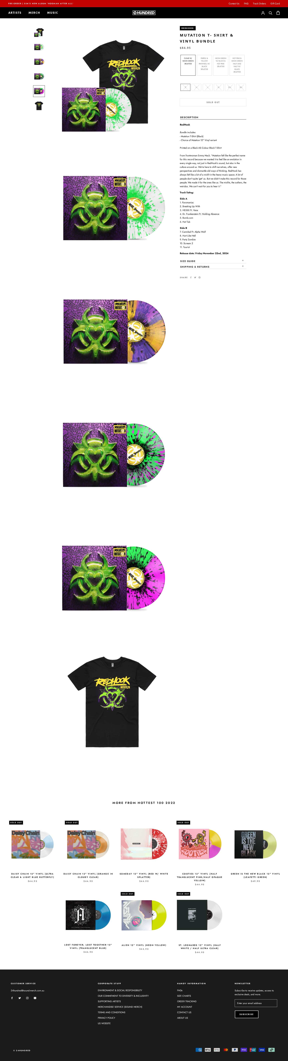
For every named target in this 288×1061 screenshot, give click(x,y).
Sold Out (213, 102)
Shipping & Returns (195, 266)
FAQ (246, 3)
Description (189, 117)
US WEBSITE (104, 1023)
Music (52, 13)
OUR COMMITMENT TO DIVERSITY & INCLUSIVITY (123, 996)
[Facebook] (191, 277)
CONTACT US (184, 1012)
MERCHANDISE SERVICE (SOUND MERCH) (120, 1007)
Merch (34, 13)
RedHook (188, 28)
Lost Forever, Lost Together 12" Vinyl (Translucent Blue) (88, 946)
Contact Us (234, 3)
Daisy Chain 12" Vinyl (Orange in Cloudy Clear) (88, 875)
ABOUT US (182, 1018)
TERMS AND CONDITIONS (111, 1012)
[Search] (270, 12)
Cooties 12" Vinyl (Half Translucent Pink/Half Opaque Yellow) (199, 877)
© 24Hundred (21, 1050)
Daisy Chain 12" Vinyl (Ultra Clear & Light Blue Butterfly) (32, 875)
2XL (229, 87)
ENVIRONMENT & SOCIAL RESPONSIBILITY (120, 990)
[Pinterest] (199, 277)
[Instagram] (27, 998)
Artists (15, 13)
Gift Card (275, 3)
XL (219, 87)
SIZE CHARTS (184, 996)
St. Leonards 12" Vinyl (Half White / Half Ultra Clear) (200, 947)
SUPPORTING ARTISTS (109, 1001)
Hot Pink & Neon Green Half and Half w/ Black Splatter (237, 65)
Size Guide (187, 261)
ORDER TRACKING (186, 1001)
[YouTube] (35, 998)
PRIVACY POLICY (106, 1018)
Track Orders (259, 3)
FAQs (179, 990)
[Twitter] (195, 277)
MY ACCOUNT (184, 1007)
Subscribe (247, 1014)
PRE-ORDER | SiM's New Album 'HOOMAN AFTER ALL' (40, 3)
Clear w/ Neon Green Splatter (188, 61)
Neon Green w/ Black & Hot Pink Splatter (220, 62)
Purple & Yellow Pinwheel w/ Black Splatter (204, 63)
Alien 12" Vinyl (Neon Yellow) (144, 945)
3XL (241, 87)
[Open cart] (278, 13)
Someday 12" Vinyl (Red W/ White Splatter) (144, 875)
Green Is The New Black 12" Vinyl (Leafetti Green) (255, 875)
